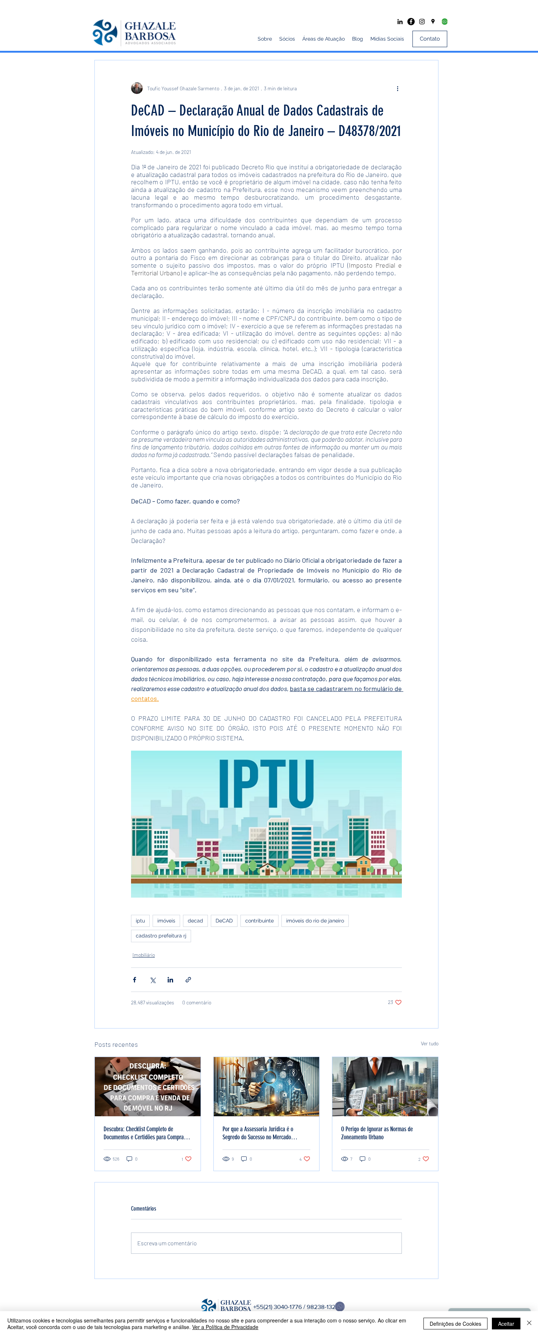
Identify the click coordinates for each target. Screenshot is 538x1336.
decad (195, 921)
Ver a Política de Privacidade (225, 1327)
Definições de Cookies (455, 1323)
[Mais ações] (397, 88)
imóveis (166, 921)
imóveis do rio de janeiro (315, 921)
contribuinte (259, 921)
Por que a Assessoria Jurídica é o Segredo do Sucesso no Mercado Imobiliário (258, 1133)
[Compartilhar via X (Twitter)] (152, 979)
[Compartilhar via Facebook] (134, 979)
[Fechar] (529, 1323)
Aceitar (506, 1323)
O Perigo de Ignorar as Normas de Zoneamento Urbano (377, 1133)
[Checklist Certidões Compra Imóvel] (148, 1086)
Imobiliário (143, 955)
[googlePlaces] (433, 21)
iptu (140, 921)
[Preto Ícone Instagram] (422, 21)
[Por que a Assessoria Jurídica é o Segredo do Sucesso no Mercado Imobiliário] (267, 1086)
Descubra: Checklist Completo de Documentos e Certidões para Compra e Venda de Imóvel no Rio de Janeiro (146, 1133)
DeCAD (224, 921)
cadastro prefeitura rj (161, 936)
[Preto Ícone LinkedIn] (400, 21)
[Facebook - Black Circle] (411, 21)
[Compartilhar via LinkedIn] (170, 979)
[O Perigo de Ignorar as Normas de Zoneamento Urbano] (385, 1086)
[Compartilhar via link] (188, 979)
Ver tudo (429, 1043)
